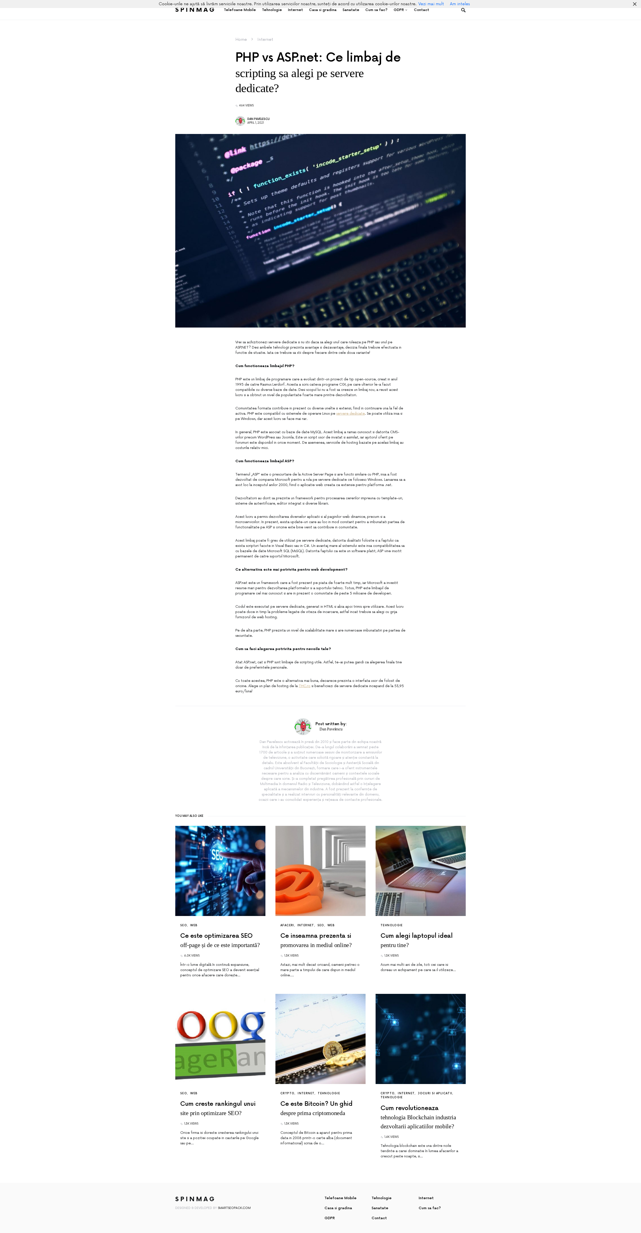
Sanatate (380, 1208)
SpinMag (195, 10)
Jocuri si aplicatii (435, 1093)
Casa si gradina (338, 1208)
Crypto (287, 1093)
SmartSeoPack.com (234, 1208)
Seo (183, 925)
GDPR (330, 1218)
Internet (265, 39)
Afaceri (287, 925)
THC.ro (304, 686)
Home (241, 39)
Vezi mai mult (431, 4)
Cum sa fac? (430, 1208)
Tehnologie (392, 925)
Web (194, 925)
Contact (379, 1218)
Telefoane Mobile (341, 1198)
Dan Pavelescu (258, 119)
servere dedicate (350, 413)
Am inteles (460, 4)
